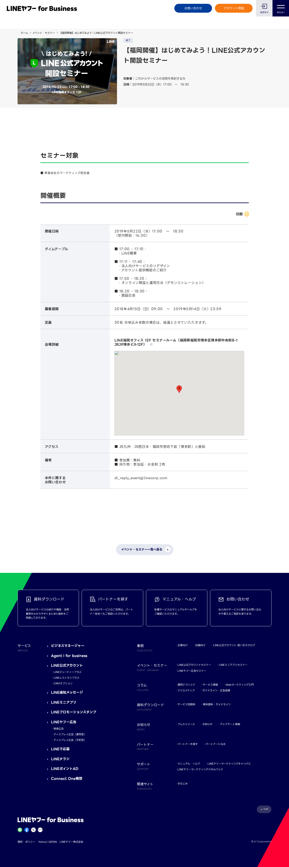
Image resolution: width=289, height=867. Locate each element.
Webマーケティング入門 (240, 685)
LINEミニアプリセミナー (233, 665)
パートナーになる (215, 744)
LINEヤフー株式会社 (71, 842)
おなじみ (183, 783)
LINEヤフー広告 (63, 722)
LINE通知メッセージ (67, 692)
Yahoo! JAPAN (47, 842)
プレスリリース (186, 724)
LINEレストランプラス (66, 678)
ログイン (264, 12)
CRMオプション (63, 683)
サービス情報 (210, 685)
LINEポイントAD (64, 768)
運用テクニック (186, 685)
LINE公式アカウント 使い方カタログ (234, 645)
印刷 (239, 214)
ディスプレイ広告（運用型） (70, 734)
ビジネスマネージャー (67, 645)
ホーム (24, 33)
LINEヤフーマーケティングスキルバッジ (200, 769)
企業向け (183, 645)
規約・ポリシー (26, 842)
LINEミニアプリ (63, 702)
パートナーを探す (188, 744)
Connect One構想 (66, 778)
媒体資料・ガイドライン (217, 704)
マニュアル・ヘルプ (189, 764)
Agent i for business (69, 655)
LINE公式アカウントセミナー (194, 665)
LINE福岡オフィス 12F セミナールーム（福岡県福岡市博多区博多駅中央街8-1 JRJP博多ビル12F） (176, 342)
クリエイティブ (186, 690)
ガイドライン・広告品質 (216, 690)
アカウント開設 (234, 8)
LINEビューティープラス (67, 672)
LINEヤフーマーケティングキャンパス (229, 764)
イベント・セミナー (43, 33)
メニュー (281, 12)
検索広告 (59, 729)
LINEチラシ (60, 759)
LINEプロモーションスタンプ (73, 712)
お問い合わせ (193, 8)
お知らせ (207, 724)
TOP (265, 809)
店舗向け (200, 645)
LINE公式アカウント (67, 665)
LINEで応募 (60, 749)
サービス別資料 (186, 704)
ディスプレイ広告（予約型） (70, 740)
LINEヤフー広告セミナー (192, 671)
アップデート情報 (230, 724)
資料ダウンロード (150, 706)
